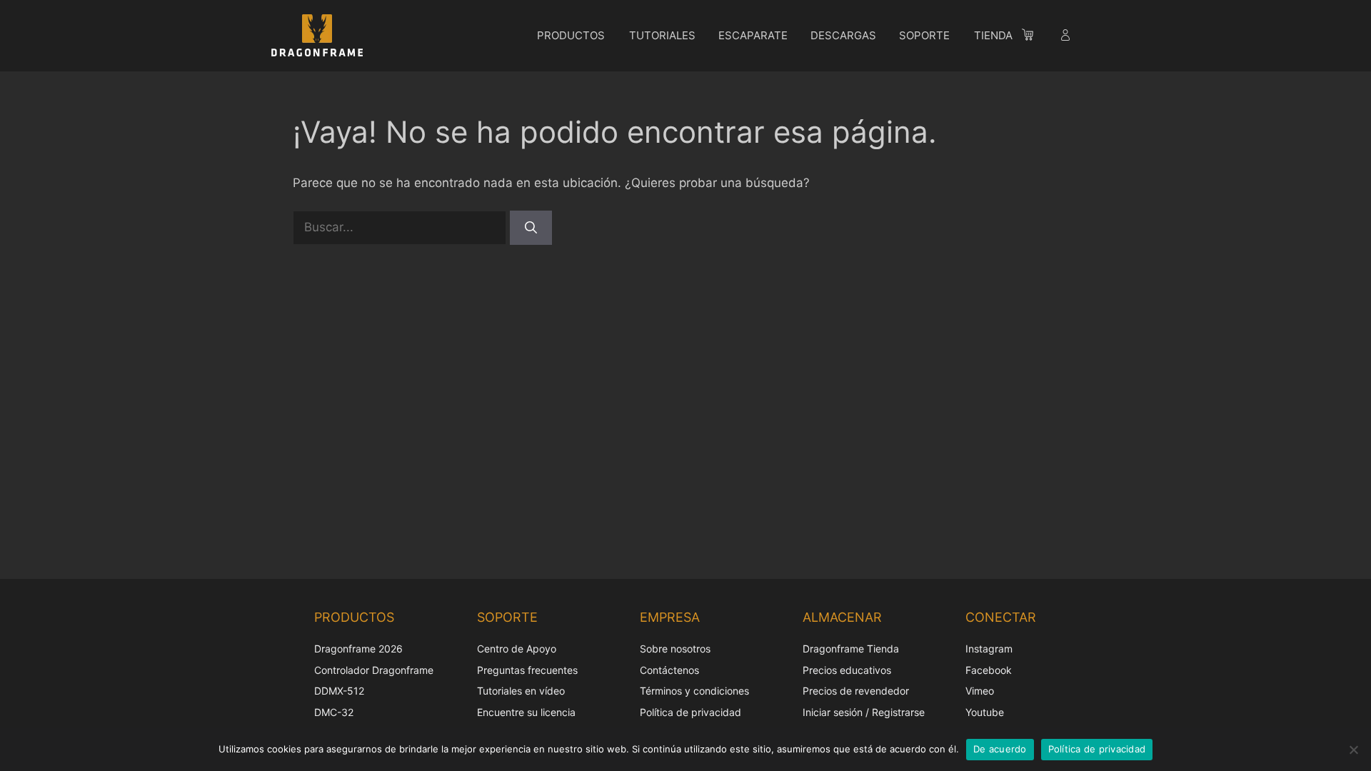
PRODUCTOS (571, 35)
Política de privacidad (690, 712)
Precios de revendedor (856, 691)
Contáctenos (669, 670)
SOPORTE (924, 35)
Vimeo (979, 691)
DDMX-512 (339, 691)
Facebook (988, 670)
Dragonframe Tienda (851, 648)
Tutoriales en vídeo (521, 691)
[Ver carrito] (1034, 37)
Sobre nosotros (675, 648)
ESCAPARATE (753, 35)
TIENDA (993, 35)
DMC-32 (333, 712)
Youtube (984, 712)
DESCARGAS (843, 35)
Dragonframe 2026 (358, 648)
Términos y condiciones (694, 691)
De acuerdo (1000, 749)
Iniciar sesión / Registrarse (864, 712)
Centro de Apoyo (516, 648)
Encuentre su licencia (526, 712)
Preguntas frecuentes (527, 670)
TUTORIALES (662, 35)
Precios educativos (847, 670)
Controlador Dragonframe (373, 670)
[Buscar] (531, 228)
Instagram (989, 648)
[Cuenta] (1066, 37)
